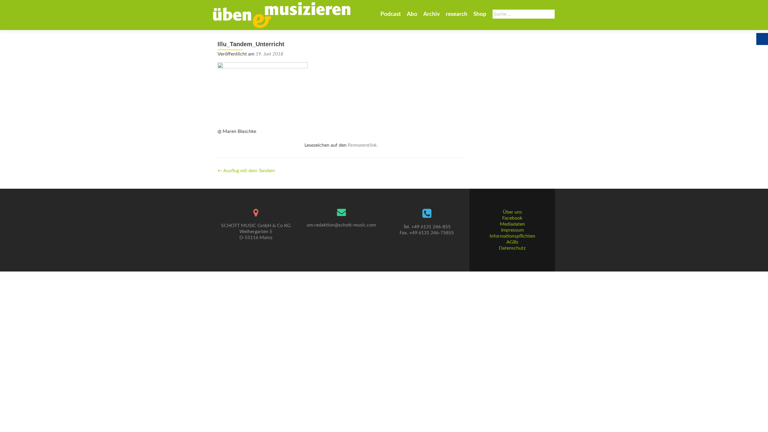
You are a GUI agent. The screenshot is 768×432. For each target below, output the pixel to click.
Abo (412, 14)
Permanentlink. (363, 145)
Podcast (390, 14)
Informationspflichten (512, 236)
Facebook (512, 218)
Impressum (512, 230)
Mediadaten (512, 224)
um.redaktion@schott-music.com (341, 225)
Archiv (431, 14)
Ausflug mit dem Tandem (246, 170)
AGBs (512, 242)
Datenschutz (512, 248)
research (456, 14)
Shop (479, 14)
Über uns (512, 212)
